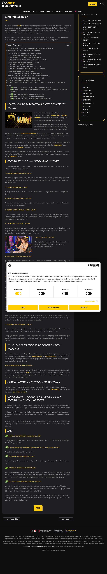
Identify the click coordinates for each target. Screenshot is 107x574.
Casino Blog (55, 390)
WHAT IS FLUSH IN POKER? (92, 24)
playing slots (55, 115)
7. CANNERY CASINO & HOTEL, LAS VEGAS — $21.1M (28, 60)
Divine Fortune (50, 356)
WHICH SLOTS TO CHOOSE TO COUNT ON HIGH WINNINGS (29, 76)
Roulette (49, 11)
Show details (90, 301)
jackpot (20, 147)
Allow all (84, 307)
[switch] (42, 293)
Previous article (11, 519)
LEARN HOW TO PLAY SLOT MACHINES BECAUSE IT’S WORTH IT (30, 48)
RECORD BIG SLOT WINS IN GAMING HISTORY (24, 51)
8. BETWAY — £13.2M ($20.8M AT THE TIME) (26, 58)
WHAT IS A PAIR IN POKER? (92, 21)
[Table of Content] (67, 45)
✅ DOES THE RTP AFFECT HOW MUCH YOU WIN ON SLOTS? (31, 99)
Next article (66, 519)
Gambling (26, 11)
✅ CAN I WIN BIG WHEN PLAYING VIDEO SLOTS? (27, 94)
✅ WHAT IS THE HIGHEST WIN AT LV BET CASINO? (28, 96)
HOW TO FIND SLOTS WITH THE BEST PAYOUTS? (27, 78)
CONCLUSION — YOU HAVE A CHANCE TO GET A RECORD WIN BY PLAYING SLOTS (36, 83)
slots (19, 26)
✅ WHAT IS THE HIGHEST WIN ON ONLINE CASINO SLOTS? (31, 87)
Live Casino (87, 100)
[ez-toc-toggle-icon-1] (66, 45)
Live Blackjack (88, 97)
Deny (23, 307)
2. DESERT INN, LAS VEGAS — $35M (23, 71)
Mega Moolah (37, 356)
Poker (42, 11)
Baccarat (59, 11)
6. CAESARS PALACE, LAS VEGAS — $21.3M (25, 62)
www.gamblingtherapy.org (54, 546)
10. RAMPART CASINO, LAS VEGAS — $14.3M (26, 53)
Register (93, 4)
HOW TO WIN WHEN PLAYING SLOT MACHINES (24, 80)
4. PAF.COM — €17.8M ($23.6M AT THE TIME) (26, 67)
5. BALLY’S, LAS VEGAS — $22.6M (22, 64)
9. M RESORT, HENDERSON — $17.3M (23, 55)
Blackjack (68, 11)
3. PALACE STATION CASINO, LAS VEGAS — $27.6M (28, 69)
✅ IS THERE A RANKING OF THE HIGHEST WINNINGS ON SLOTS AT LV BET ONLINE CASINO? (39, 91)
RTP (27, 372)
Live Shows (87, 106)
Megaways (58, 145)
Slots (35, 11)
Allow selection (53, 307)
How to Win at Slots (19, 392)
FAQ (9, 85)
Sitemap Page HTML (85, 125)
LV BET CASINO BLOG (11, 5)
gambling (13, 156)
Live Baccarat (88, 94)
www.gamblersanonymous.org (36, 546)
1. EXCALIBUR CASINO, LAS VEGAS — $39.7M (27, 73)
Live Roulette (88, 103)
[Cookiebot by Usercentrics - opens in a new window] (90, 265)
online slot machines (28, 133)
